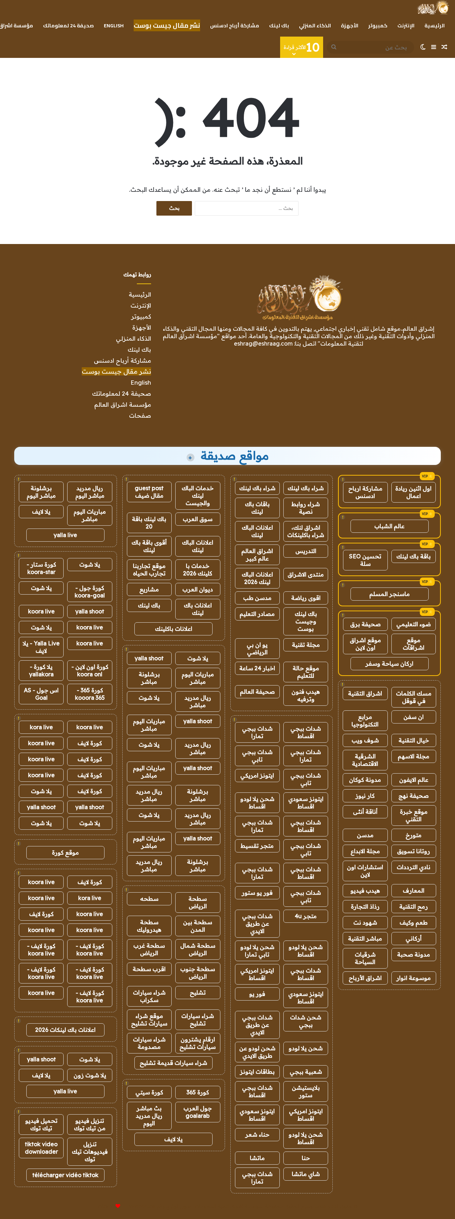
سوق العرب (198, 518)
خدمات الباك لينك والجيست (198, 495)
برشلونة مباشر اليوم (41, 491)
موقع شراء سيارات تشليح (149, 1019)
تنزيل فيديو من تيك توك (90, 1124)
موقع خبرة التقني (414, 815)
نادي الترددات (413, 867)
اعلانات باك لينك (198, 609)
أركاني (414, 938)
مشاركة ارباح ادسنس (365, 492)
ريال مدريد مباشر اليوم (90, 491)
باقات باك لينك (257, 507)
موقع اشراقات (413, 643)
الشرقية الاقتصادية (365, 760)
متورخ (414, 835)
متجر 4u (306, 916)
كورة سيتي (149, 1092)
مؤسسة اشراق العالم (122, 404)
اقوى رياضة (306, 597)
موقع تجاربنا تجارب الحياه (149, 569)
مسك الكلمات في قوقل (414, 697)
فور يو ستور (257, 892)
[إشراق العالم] (433, 7)
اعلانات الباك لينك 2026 (257, 578)
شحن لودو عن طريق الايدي (257, 1052)
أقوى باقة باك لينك (149, 546)
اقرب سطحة (149, 969)
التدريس (305, 550)
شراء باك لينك (306, 488)
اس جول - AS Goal (41, 694)
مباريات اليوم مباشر (198, 678)
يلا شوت (197, 658)
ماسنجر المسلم (389, 593)
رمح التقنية (413, 906)
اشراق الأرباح (365, 977)
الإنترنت (405, 25)
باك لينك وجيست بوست (306, 621)
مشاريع (149, 589)
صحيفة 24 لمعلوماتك (68, 25)
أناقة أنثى (365, 811)
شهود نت (365, 922)
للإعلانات (106, 1206)
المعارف (413, 890)
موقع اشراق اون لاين (365, 643)
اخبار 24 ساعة (257, 668)
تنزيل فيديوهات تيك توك (90, 1152)
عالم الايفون (413, 779)
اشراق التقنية (365, 693)
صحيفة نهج (413, 795)
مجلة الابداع (365, 851)
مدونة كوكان (365, 779)
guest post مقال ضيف (149, 491)
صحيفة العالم (257, 691)
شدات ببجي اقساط (305, 732)
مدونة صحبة (413, 954)
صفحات (140, 415)
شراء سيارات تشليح (197, 1019)
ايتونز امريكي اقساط (257, 974)
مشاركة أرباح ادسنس (234, 25)
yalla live (65, 534)
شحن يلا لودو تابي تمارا (257, 950)
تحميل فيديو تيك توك (41, 1124)
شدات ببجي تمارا (257, 732)
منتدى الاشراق (306, 574)
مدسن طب (257, 597)
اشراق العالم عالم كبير (257, 554)
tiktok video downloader (41, 1148)
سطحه (149, 898)
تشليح (198, 992)
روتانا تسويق (413, 851)
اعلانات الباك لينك (257, 531)
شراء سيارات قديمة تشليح (173, 1062)
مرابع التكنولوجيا (365, 720)
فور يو (257, 993)
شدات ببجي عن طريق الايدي (257, 923)
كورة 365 (198, 1092)
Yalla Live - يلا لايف (41, 647)
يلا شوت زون (90, 1075)
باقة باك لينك (413, 556)
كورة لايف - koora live (90, 949)
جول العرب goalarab (197, 1112)
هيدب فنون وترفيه (305, 695)
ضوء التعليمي (413, 624)
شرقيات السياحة (365, 958)
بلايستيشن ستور (306, 1091)
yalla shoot (149, 658)
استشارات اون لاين (365, 870)
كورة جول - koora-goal (90, 591)
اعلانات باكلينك (173, 628)
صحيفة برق (365, 624)
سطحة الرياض (197, 902)
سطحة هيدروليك (149, 926)
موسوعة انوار (413, 977)
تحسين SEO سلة (365, 560)
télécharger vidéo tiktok (65, 1175)
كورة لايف (89, 743)
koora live (41, 611)
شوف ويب (365, 740)
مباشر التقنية (365, 938)
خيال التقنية (413, 740)
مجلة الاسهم (413, 756)
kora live (41, 727)
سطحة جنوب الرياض (197, 972)
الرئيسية (434, 25)
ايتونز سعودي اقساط (305, 802)
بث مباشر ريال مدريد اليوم (149, 1116)
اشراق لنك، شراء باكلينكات (305, 531)
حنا (306, 1157)
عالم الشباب (389, 526)
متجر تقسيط (257, 845)
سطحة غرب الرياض (149, 949)
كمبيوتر (377, 25)
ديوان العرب (197, 589)
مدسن (365, 835)
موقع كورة (65, 852)
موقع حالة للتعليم (306, 672)
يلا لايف (173, 1139)
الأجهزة (349, 25)
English (114, 25)
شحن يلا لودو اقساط (257, 802)
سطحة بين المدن (197, 926)
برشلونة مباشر (149, 678)
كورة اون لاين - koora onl (89, 670)
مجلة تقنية (306, 644)
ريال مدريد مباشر (197, 701)
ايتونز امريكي (257, 775)
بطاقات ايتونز (257, 1071)
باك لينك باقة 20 (149, 522)
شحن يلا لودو (306, 1048)
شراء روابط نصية (305, 507)
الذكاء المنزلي (315, 25)
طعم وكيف (414, 922)
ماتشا (257, 1157)
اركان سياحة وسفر (389, 663)
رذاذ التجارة (365, 906)
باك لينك (279, 25)
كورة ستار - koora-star (41, 568)
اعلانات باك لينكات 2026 (65, 1029)
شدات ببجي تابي (257, 755)
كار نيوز (365, 795)
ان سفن (413, 716)
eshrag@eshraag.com (263, 343)
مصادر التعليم (257, 613)
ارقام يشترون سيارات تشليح (198, 1043)
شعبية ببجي (306, 1071)
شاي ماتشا (306, 1173)
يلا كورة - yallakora (41, 670)
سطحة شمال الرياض (197, 949)
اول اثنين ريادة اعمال (413, 492)
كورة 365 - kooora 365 (90, 694)
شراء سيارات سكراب (149, 996)
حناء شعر (257, 1134)
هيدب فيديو (365, 890)
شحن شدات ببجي (305, 1021)
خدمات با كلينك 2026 (197, 569)
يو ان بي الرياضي (257, 648)
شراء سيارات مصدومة (149, 1043)
